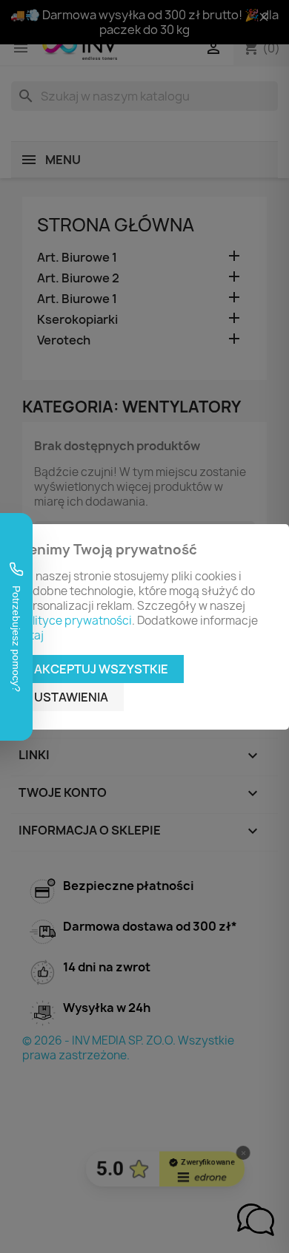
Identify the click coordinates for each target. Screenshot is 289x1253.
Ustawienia (71, 697)
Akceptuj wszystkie (101, 669)
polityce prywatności (75, 620)
